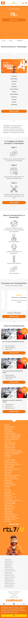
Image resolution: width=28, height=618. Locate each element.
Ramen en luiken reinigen (10, 475)
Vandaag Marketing (8, 583)
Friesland (14, 81)
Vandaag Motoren (8, 565)
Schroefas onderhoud (9, 447)
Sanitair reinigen (8, 508)
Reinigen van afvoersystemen (11, 477)
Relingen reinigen (8, 503)
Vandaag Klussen (8, 559)
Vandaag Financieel (9, 580)
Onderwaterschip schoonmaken (11, 473)
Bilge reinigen (7, 490)
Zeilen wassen (7, 519)
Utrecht (14, 84)
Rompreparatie (7, 478)
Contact (14, 593)
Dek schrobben (8, 493)
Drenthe (14, 102)
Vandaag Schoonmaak (9, 575)
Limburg (14, 99)
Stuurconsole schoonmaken (11, 513)
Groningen (14, 86)
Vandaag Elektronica (9, 578)
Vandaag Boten (8, 564)
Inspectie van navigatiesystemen (12, 467)
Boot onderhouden (8, 429)
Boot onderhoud (8, 428)
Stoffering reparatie (8, 511)
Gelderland (14, 104)
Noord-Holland (14, 89)
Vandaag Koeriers (8, 561)
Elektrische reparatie (9, 464)
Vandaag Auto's (8, 557)
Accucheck (7, 423)
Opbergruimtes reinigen (9, 501)
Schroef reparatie (8, 480)
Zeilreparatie (7, 485)
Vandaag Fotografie (8, 585)
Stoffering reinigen (8, 509)
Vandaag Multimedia (9, 573)
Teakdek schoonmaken (9, 514)
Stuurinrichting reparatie (10, 483)
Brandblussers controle (9, 459)
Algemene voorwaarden (14, 590)
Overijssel (14, 96)
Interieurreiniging (8, 469)
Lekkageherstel (8, 497)
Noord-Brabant (14, 94)
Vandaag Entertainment (9, 569)
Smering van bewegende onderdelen (13, 449)
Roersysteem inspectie (9, 445)
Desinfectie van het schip (10, 495)
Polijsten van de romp (9, 442)
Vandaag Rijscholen (9, 567)
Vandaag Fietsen (8, 570)
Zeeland (14, 91)
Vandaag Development (9, 581)
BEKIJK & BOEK (14, 111)
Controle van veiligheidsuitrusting (12, 434)
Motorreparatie (7, 470)
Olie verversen (7, 439)
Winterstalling (7, 453)
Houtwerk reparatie (8, 465)
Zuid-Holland (14, 78)
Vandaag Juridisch (8, 572)
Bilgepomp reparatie (9, 426)
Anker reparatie (8, 488)
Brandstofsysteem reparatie (10, 461)
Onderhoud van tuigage (9, 441)
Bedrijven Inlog (14, 595)
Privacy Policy (14, 592)
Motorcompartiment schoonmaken (12, 498)
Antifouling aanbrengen (9, 424)
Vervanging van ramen (9, 517)
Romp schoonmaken (9, 506)
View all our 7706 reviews (14, 311)
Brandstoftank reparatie (9, 431)
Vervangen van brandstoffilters (11, 452)
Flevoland (14, 76)
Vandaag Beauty (8, 562)
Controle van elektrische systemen (12, 432)
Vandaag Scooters (8, 577)
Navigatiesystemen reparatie (11, 437)
